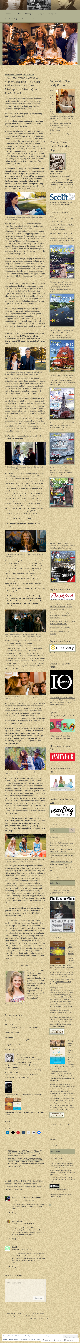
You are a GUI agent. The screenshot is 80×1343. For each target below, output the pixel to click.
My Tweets (53, 1139)
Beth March (23, 1150)
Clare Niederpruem (16, 1160)
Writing (28, 14)
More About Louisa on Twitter (17, 1077)
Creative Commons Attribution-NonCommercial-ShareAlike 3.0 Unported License (60, 1194)
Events (24, 19)
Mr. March (18, 1155)
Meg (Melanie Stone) (30, 1165)
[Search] (72, 830)
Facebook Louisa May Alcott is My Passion (21, 1075)
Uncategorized (30, 1155)
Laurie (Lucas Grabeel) (30, 1161)
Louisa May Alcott (22, 1153)
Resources (37, 19)
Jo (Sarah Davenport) (34, 1160)
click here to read (61, 243)
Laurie (30, 1151)
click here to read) (56, 475)
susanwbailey (28, 75)
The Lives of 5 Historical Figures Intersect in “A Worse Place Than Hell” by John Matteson (61, 606)
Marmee (34, 1153)
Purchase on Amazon (14, 1095)
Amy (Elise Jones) (15, 1158)
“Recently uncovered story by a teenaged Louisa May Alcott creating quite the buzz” (62, 615)
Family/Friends (53, 14)
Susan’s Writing (11, 19)
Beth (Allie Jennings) (33, 1158)
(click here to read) (64, 548)
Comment (38, 1298)
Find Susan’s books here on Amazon (20, 1112)
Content (8, 14)
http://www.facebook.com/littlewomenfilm (22, 1040)
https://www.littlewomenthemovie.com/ (21, 1027)
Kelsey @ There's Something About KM (28, 1197)
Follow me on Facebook (60, 1124)
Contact (54, 142)
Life (18, 14)
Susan (63, 142)
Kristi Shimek (13, 1161)
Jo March (22, 1151)
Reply (14, 1213)
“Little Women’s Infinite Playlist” (61, 627)
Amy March (12, 1150)
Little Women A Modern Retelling (22, 1163)
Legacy (39, 14)
